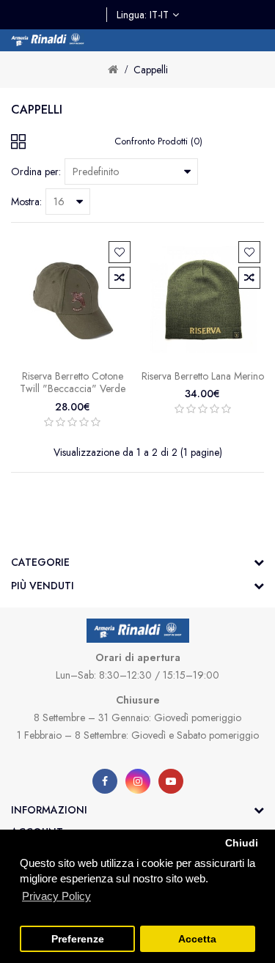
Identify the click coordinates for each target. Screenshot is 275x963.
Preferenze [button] (77, 939)
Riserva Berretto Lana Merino (203, 376)
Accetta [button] (197, 939)
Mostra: (26, 201)
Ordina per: (36, 171)
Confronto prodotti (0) (158, 141)
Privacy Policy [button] (56, 896)
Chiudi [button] (241, 843)
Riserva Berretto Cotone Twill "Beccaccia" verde (72, 382)
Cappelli (150, 69)
